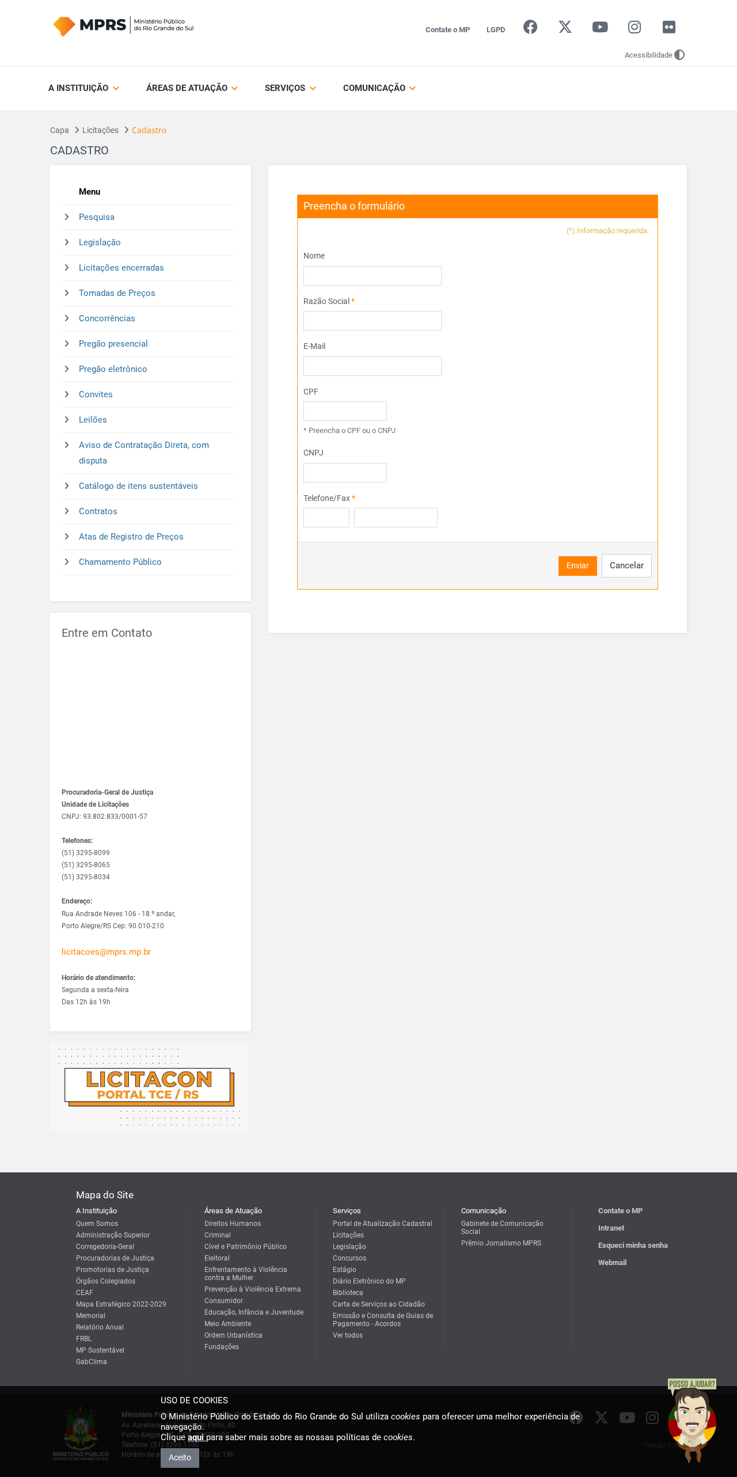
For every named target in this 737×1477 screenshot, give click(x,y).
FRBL (84, 1339)
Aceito (180, 1457)
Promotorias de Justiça (112, 1270)
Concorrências (107, 318)
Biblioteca (348, 1293)
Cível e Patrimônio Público (245, 1247)
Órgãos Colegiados (105, 1281)
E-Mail (314, 346)
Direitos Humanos (232, 1224)
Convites (96, 394)
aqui (197, 1437)
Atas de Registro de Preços (131, 536)
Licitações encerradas (121, 268)
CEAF (84, 1293)
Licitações (100, 130)
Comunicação (375, 88)
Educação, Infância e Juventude (253, 1312)
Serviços (286, 88)
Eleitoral (217, 1258)
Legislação (100, 242)
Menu (89, 192)
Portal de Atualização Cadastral (382, 1224)
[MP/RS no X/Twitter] (565, 29)
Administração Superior (113, 1235)
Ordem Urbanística (233, 1335)
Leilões (93, 420)
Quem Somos (97, 1224)
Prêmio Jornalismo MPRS (501, 1243)
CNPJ (313, 452)
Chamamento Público (120, 562)
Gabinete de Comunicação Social (502, 1228)
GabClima (91, 1362)
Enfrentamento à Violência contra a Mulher (245, 1274)
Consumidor (223, 1301)
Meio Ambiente (227, 1324)
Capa (59, 130)
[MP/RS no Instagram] (634, 29)
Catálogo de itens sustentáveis (138, 486)
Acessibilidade (649, 55)
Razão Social (329, 301)
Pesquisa (97, 217)
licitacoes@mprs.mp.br (106, 952)
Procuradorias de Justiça (115, 1258)
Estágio (344, 1270)
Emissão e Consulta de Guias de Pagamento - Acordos (383, 1320)
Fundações (221, 1347)
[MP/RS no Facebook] (531, 29)
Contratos (98, 511)
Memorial (90, 1316)
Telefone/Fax (329, 498)
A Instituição (79, 88)
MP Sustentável (100, 1350)
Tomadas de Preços (117, 293)
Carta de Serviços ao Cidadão (379, 1304)
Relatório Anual (100, 1327)
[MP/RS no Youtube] (600, 29)
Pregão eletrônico (113, 369)
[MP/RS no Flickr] (669, 29)
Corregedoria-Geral (105, 1247)
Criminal (217, 1235)
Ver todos (348, 1335)
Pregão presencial (113, 344)
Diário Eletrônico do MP (369, 1281)
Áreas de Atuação (188, 88)
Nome (314, 255)
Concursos (349, 1258)
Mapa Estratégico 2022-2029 (121, 1304)
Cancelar (627, 565)
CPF (310, 391)
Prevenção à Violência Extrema (252, 1289)
